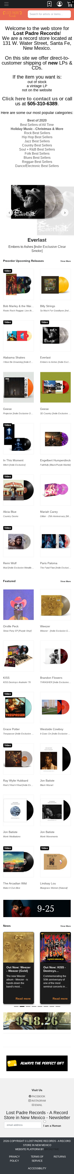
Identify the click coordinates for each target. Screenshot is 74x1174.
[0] (70, 5)
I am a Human (52, 1125)
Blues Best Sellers (37, 157)
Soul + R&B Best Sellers (37, 149)
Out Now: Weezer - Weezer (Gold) (18, 969)
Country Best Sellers (37, 145)
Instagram (38, 1100)
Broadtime (51, 1149)
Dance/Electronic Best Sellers (37, 166)
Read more (23, 998)
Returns (60, 1156)
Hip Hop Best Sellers (37, 137)
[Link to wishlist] (49, 4)
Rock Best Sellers (37, 133)
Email (38, 1105)
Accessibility (37, 1168)
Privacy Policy (14, 1158)
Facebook (38, 1096)
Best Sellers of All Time (37, 124)
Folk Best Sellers (37, 153)
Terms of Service (37, 1158)
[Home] (12, 13)
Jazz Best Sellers (37, 141)
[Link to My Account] (60, 4)
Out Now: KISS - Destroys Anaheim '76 (54, 971)
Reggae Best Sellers (37, 162)
